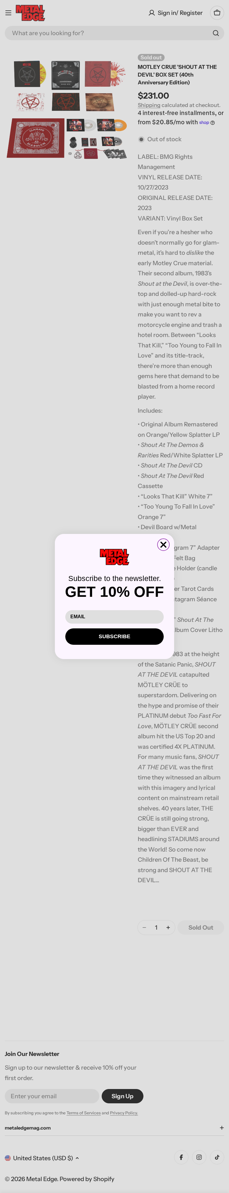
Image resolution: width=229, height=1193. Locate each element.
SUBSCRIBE (114, 636)
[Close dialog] (163, 545)
